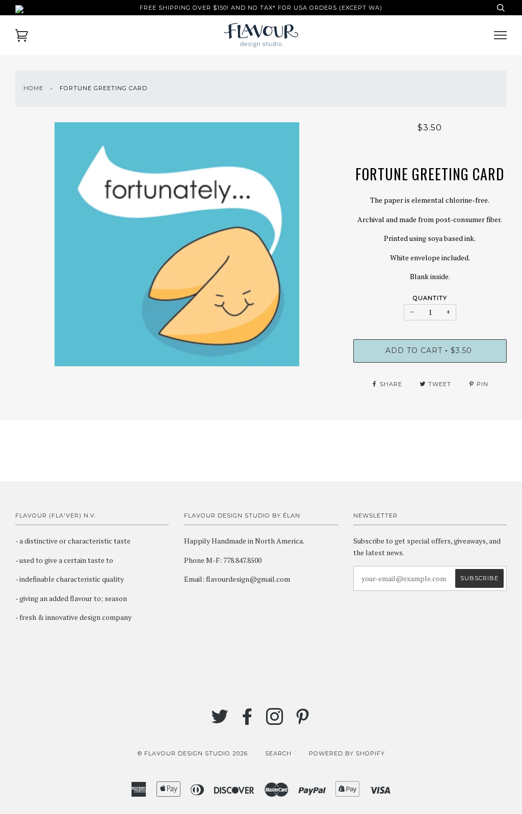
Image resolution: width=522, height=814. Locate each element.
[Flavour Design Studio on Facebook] (247, 721)
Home (33, 88)
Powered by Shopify (347, 753)
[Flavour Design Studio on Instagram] (275, 721)
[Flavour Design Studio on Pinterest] (302, 721)
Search (278, 753)
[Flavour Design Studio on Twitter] (220, 721)
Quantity (430, 298)
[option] (176, 244)
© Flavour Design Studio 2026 (193, 753)
